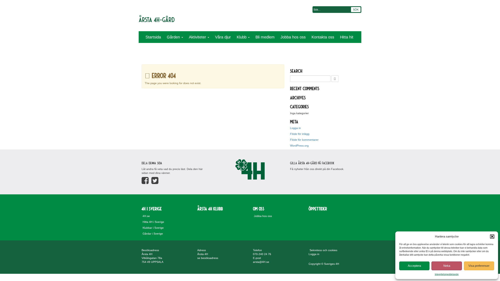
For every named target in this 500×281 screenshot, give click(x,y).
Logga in (295, 128)
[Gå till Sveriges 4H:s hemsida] (250, 169)
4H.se (146, 216)
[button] (492, 236)
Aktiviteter (198, 37)
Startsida (153, 37)
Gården (174, 37)
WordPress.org (299, 145)
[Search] (334, 78)
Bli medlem (265, 37)
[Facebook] (145, 180)
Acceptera (414, 265)
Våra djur (223, 37)
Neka (446, 265)
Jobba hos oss (293, 37)
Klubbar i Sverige (153, 227)
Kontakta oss (323, 37)
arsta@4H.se (261, 261)
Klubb (242, 37)
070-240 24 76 (262, 254)
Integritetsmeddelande (447, 274)
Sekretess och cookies (323, 250)
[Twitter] (154, 180)
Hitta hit (346, 37)
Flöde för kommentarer (304, 139)
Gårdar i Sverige (153, 233)
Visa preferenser (478, 265)
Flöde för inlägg (299, 133)
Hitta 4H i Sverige (153, 221)
